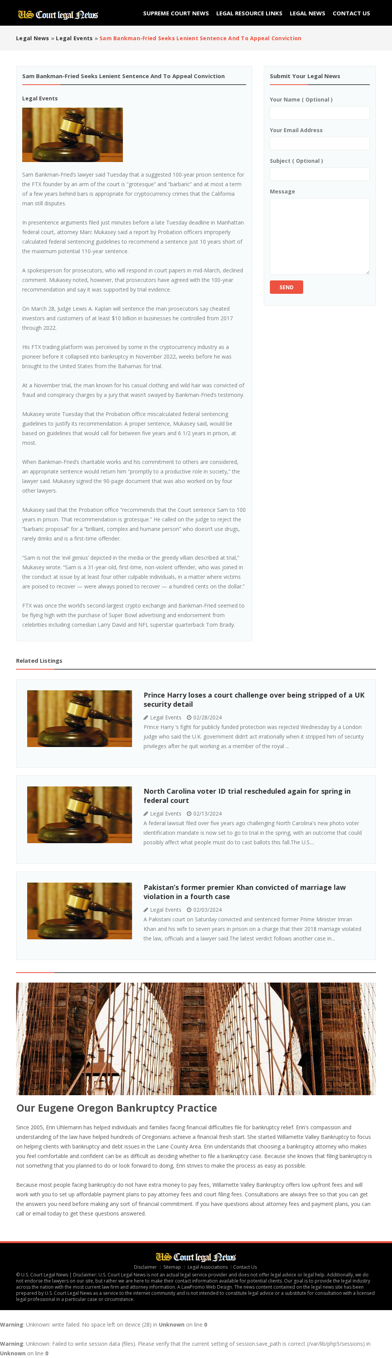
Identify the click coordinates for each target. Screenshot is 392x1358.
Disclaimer (145, 1267)
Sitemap (172, 1267)
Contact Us (351, 13)
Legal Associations (208, 1267)
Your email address (296, 130)
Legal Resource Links (249, 13)
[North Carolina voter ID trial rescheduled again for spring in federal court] (79, 814)
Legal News (307, 13)
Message (282, 191)
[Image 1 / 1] (134, 135)
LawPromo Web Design (206, 1287)
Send (286, 287)
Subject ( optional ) (296, 160)
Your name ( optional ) (301, 99)
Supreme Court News (176, 13)
